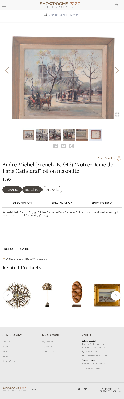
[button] (62, 70)
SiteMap (6, 342)
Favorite (53, 189)
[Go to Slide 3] (55, 134)
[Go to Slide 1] (28, 134)
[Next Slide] (117, 71)
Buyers (5, 346)
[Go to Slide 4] (68, 134)
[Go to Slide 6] (95, 134)
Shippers (6, 356)
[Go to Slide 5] (82, 134)
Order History (48, 351)
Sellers (5, 351)
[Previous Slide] (6, 71)
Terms (45, 389)
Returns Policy (8, 361)
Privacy (32, 389)
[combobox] (62, 16)
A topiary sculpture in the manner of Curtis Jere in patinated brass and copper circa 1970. (47, 288)
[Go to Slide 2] (41, 134)
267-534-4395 (91, 351)
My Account (47, 342)
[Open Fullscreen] (117, 114)
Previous (8, 295)
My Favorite (47, 346)
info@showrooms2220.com (97, 355)
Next (116, 295)
